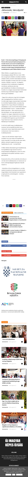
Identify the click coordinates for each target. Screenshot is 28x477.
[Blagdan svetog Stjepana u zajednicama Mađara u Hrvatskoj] (14, 421)
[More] (23, 205)
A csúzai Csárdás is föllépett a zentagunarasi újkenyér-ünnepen (17, 232)
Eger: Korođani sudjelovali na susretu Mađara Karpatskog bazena (10, 403)
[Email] (19, 17)
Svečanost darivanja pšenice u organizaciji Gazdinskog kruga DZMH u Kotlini (11, 381)
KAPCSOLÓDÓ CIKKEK (7, 212)
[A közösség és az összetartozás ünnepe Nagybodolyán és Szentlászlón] (5, 218)
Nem (14, 474)
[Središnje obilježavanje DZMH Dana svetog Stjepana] (14, 356)
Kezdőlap (3, 5)
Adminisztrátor (6, 12)
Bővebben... (19, 474)
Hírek (7, 5)
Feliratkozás (23, 255)
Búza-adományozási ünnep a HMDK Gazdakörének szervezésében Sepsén (17, 225)
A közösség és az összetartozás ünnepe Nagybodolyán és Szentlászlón (17, 218)
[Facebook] (2, 17)
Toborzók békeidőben (8, 339)
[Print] (22, 17)
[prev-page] (2, 237)
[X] (6, 17)
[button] (2, 2)
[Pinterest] (9, 17)
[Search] (26, 2)
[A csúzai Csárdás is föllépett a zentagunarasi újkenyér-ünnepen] (5, 232)
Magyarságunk (13, 5)
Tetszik (24, 245)
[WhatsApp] (12, 17)
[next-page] (5, 237)
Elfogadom (8, 474)
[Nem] (26, 471)
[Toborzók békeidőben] (14, 334)
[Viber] (16, 17)
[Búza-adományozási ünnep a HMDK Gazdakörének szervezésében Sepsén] (5, 225)
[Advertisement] (14, 47)
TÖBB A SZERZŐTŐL (18, 212)
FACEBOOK (4, 241)
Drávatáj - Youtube (6, 251)
